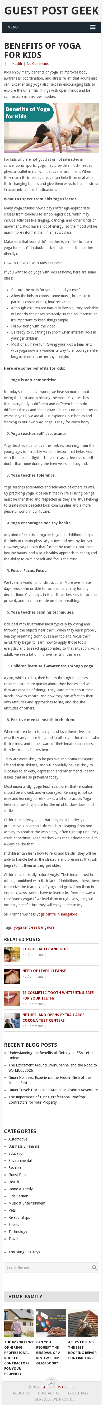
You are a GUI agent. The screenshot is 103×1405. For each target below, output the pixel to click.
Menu (12, 27)
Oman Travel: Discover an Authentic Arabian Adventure (53, 1090)
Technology (17, 1232)
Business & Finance (23, 1146)
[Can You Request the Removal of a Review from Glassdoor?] (51, 1323)
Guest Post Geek (51, 10)
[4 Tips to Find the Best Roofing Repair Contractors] (83, 1323)
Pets (12, 1210)
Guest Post (17, 1175)
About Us (21, 1393)
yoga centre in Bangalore (57, 914)
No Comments (38, 64)
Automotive (17, 1139)
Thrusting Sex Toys (24, 1252)
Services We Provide (54, 1399)
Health (17, 64)
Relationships (19, 1217)
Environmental (20, 1160)
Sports (13, 1224)
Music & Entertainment (26, 1203)
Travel (13, 1239)
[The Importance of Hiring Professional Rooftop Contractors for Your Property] (19, 1323)
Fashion (14, 1168)
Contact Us (49, 1393)
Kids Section (18, 1196)
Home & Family (20, 1189)
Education (16, 1153)
